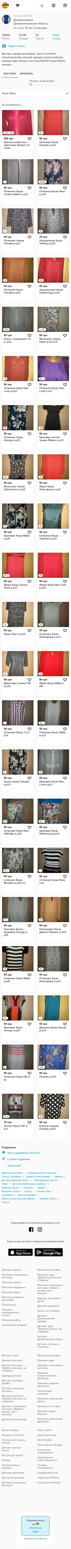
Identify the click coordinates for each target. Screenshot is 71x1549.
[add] (42, 5)
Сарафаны (7, 1195)
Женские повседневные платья (10, 1312)
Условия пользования (45, 1466)
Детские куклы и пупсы (11, 1449)
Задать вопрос (16, 45)
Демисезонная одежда (38, 1176)
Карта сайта (44, 1430)
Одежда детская (11, 1375)
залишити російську (35, 1538)
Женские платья (11, 1282)
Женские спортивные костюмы (14, 1276)
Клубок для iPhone (48, 1477)
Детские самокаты (48, 1305)
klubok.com (5, 5)
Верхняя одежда (27, 1195)
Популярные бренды (49, 1444)
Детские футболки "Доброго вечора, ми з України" (14, 1398)
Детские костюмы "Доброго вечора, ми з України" (14, 1368)
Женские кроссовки (48, 1269)
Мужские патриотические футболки (46, 1375)
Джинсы (59, 1176)
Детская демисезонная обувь (49, 1338)
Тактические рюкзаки (14, 1324)
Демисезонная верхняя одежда (18, 1198)
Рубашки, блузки (10, 1187)
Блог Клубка (44, 1439)
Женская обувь (11, 1292)
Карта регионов (46, 1435)
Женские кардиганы (14, 1287)
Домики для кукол (12, 1360)
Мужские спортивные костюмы (50, 1366)
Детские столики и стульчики (48, 1345)
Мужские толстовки (48, 1406)
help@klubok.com (47, 1472)
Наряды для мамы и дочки (49, 1299)
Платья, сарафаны (11, 1176)
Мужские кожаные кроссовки (48, 1384)
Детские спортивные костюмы (14, 1484)
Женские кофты (11, 1320)
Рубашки (28, 1187)
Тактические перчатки (44, 1392)
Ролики (6, 1460)
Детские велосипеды (14, 1419)
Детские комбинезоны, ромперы (29, 1184)
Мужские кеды (45, 1360)
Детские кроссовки (13, 1472)
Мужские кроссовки (48, 1355)
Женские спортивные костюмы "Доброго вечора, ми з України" (50, 1289)
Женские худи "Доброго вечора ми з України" (49, 1277)
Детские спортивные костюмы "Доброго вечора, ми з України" (14, 1410)
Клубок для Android (48, 1482)
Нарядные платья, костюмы (42, 1173)
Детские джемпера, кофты (15, 1180)
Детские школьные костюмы (13, 1389)
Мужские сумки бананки (46, 1412)
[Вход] (65, 5)
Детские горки (10, 1355)
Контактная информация (45, 1451)
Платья (5, 1202)
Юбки (4, 1184)
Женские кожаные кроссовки (12, 1298)
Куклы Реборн (10, 1430)
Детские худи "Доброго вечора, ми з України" (49, 1329)
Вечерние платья (11, 1191)
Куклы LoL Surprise (48, 1310)
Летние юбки (43, 1191)
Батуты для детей (12, 1455)
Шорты (28, 1191)
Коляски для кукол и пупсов (14, 1441)
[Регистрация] (53, 5)
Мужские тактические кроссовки (50, 1420)
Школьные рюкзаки (13, 1477)
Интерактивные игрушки (11, 1466)
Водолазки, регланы (12, 1173)
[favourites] (17, 5)
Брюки (41, 1187)
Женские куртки (11, 1269)
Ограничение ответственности (47, 1459)
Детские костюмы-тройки (12, 1382)
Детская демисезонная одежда (46, 1318)
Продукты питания (13, 1435)
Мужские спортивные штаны (50, 1400)
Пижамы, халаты (48, 1198)
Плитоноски (9, 1304)
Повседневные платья (45, 1180)
